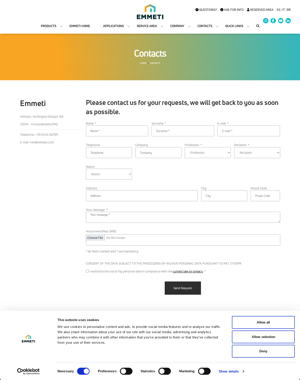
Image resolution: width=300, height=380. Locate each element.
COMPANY (177, 26)
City (203, 188)
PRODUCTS (48, 26)
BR (289, 10)
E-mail (223, 123)
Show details (229, 371)
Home (143, 63)
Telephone (93, 145)
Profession (193, 145)
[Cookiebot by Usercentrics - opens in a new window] (28, 371)
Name (91, 123)
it (283, 10)
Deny (263, 351)
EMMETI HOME (79, 26)
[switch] (126, 371)
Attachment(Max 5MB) (101, 231)
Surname (159, 123)
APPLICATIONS (113, 26)
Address (91, 188)
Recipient (241, 145)
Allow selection (263, 337)
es (278, 10)
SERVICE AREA (147, 26)
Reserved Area (261, 10)
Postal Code (259, 188)
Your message (97, 210)
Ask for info (233, 10)
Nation (90, 167)
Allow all (263, 322)
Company (141, 145)
